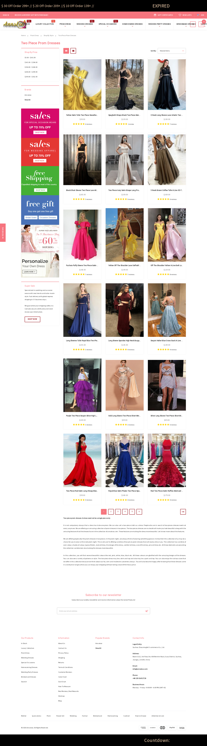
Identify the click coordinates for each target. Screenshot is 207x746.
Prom (49, 716)
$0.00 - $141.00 (30, 57)
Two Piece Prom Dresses (67, 35)
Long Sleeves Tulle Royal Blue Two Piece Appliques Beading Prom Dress (95, 341)
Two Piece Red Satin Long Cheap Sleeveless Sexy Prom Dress (91, 491)
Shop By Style (49, 35)
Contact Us (62, 648)
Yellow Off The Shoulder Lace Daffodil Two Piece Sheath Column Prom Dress (139, 265)
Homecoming (113, 716)
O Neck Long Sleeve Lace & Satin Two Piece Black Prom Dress (176, 115)
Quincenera (36, 716)
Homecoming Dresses (132, 24)
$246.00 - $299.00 (31, 72)
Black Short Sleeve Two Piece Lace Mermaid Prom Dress (89, 190)
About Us (61, 643)
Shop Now (32, 319)
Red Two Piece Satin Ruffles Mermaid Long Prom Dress (173, 491)
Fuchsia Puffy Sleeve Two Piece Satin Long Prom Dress (88, 265)
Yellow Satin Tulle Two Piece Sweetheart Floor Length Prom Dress (92, 115)
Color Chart (62, 677)
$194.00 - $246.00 (31, 67)
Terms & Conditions (65, 667)
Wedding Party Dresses (159, 24)
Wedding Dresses (85, 24)
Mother (23, 716)
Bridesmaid (97, 716)
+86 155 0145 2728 (139, 678)
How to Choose (140, 716)
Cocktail (126, 716)
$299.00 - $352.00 (31, 77)
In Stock (26, 24)
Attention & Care (158, 716)
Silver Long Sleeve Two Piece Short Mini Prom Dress (172, 416)
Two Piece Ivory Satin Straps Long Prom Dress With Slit (130, 190)
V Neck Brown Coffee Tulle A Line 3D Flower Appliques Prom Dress (177, 190)
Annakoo (28, 95)
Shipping (61, 658)
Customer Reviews (65, 672)
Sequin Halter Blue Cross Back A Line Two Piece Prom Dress (175, 341)
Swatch (24, 682)
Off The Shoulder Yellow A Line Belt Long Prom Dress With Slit (176, 265)
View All (27, 100)
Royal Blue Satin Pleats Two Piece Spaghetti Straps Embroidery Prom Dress (138, 491)
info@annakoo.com (140, 669)
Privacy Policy (63, 653)
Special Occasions (108, 24)
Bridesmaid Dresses (186, 24)
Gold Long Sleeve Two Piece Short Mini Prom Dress (129, 416)
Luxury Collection (45, 24)
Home (23, 35)
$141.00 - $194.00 (31, 62)
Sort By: (153, 51)
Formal (84, 716)
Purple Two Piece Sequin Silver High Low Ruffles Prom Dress (90, 416)
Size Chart (62, 682)
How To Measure (64, 686)
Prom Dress (65, 24)
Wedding (73, 716)
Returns (61, 662)
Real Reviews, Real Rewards (68, 691)
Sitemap (61, 696)
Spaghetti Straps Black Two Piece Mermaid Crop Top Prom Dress (134, 115)
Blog (60, 701)
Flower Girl (60, 716)
